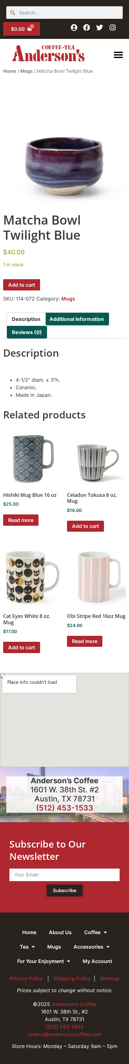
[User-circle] (74, 27)
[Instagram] (112, 27)
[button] (118, 54)
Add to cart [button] (85, 526)
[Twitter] (99, 27)
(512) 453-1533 (64, 807)
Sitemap (109, 978)
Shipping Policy (72, 978)
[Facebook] (86, 27)
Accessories (88, 947)
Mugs (26, 71)
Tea (24, 947)
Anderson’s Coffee (74, 1004)
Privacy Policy (27, 978)
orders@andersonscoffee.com (64, 1034)
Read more (21, 520)
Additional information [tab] (76, 319)
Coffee (92, 932)
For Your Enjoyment (40, 961)
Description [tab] (26, 319)
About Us (60, 932)
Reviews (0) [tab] (27, 332)
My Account (97, 961)
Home (9, 71)
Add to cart (21, 285)
